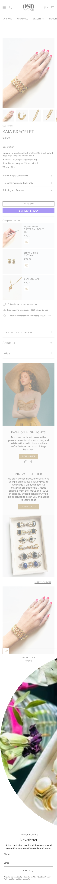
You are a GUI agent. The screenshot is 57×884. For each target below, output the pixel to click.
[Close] (52, 669)
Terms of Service (18, 879)
